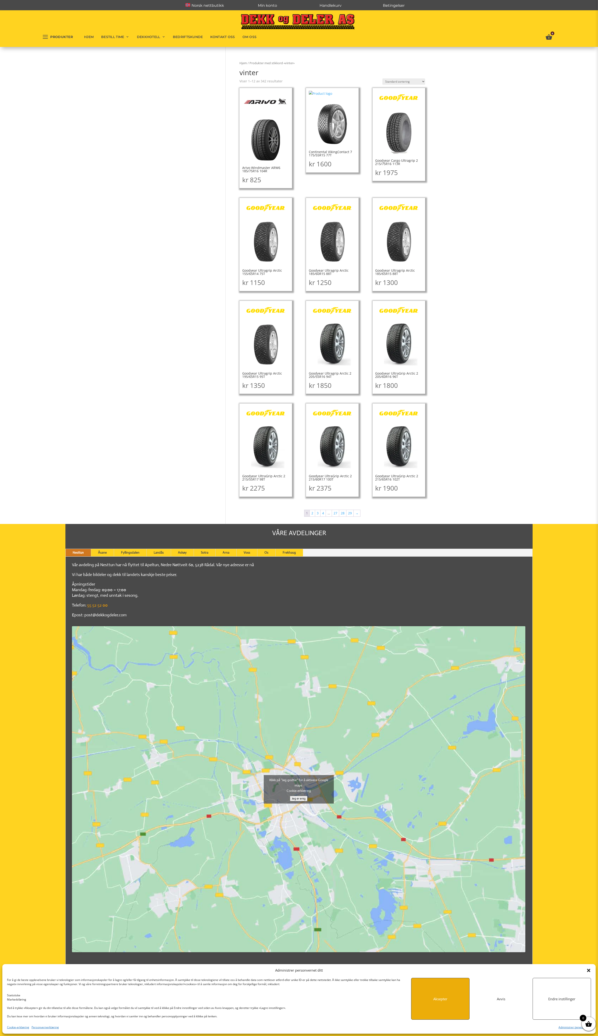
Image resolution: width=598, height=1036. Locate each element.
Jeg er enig (299, 799)
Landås (159, 552)
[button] (588, 970)
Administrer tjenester (572, 1027)
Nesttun (78, 552)
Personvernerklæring (45, 1027)
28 (343, 513)
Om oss (249, 37)
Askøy (182, 552)
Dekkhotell (148, 37)
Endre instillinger (561, 999)
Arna (226, 552)
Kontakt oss (222, 37)
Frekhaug (289, 552)
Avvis (501, 999)
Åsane (102, 552)
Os (266, 552)
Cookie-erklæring (18, 1027)
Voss (247, 552)
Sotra (204, 552)
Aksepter (440, 999)
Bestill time (112, 37)
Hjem (89, 37)
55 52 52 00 (97, 605)
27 (335, 513)
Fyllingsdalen (130, 552)
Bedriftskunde (188, 37)
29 (350, 513)
